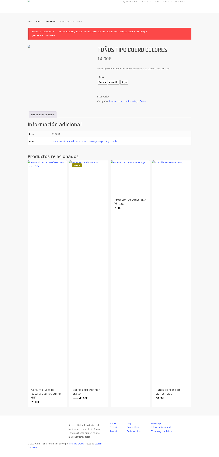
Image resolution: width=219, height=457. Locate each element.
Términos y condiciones (161, 431)
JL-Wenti (114, 431)
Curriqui (113, 427)
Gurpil (129, 423)
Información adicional (43, 114)
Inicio (30, 21)
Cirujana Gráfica (76, 443)
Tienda (39, 21)
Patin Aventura (134, 431)
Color (101, 77)
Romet (113, 423)
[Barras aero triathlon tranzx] (88, 272)
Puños (143, 101)
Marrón (62, 141)
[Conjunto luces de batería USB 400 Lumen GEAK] (47, 272)
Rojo (108, 141)
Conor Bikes (133, 427)
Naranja (93, 141)
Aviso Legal (155, 423)
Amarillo (71, 141)
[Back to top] (109, 455)
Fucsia (55, 141)
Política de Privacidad (160, 427)
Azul (78, 141)
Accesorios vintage (130, 101)
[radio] (102, 82)
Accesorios (51, 21)
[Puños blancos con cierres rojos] (171, 272)
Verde (114, 141)
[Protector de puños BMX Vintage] (130, 177)
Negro (101, 141)
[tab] (43, 114)
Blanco (84, 141)
